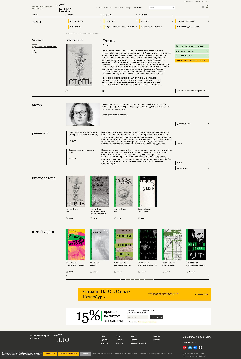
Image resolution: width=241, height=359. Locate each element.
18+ (103, 91)
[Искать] (173, 7)
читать (193, 143)
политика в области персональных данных (97, 353)
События (156, 336)
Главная (69, 33)
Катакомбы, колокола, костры (122, 266)
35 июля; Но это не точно (75, 265)
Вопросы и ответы (138, 343)
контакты (138, 7)
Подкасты (104, 343)
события (119, 7)
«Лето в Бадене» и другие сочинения (195, 266)
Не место (93, 265)
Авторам (134, 340)
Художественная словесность (90, 33)
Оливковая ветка (168, 265)
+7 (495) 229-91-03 (197, 337)
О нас (118, 336)
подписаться (187, 1)
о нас (99, 7)
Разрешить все (50, 353)
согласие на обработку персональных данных (156, 353)
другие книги (193, 124)
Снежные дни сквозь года (147, 265)
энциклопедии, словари (188, 27)
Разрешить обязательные (68, 353)
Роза (115, 212)
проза (34, 52)
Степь (68, 212)
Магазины (120, 340)
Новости (156, 340)
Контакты (119, 343)
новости (108, 7)
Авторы (134, 336)
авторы (128, 7)
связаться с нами (202, 1)
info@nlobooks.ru (189, 342)
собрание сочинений (151, 27)
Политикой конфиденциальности (147, 322)
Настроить (85, 353)
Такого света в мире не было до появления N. (98, 212)
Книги (76, 33)
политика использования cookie (126, 353)
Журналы (104, 340)
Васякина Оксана (75, 40)
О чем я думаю (143, 212)
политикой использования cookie (29, 354)
